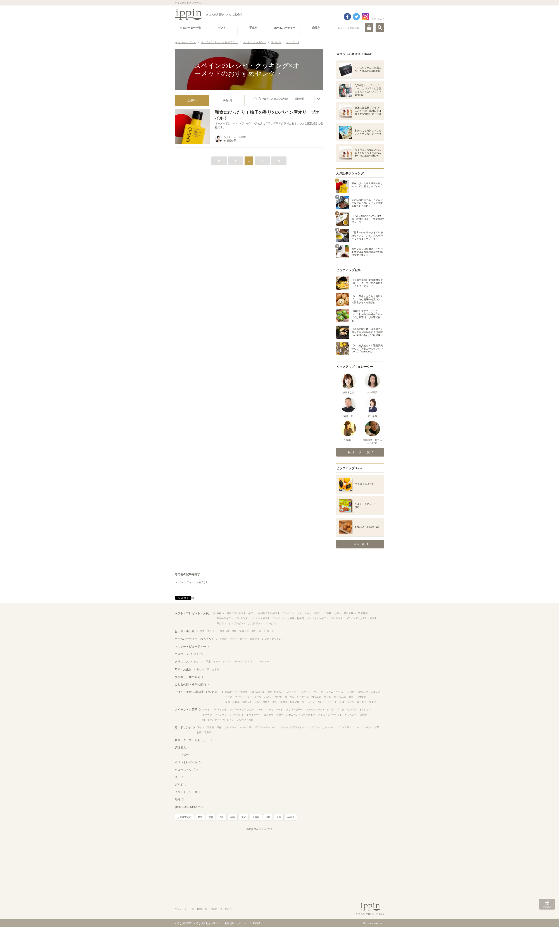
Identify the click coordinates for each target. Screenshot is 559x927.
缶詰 (257, 701)
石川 (221, 817)
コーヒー (367, 727)
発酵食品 (361, 696)
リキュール (328, 727)
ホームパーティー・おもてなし (191, 582)
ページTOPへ (547, 917)
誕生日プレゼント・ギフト (241, 613)
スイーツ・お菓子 (186, 709)
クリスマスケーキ (232, 661)
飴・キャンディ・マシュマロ (218, 719)
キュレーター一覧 (184, 909)
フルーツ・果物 (244, 719)
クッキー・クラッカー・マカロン (248, 709)
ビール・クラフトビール (294, 727)
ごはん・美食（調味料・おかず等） (197, 692)
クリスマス (182, 661)
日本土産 (269, 631)
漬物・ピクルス (275, 691)
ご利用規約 (228, 923)
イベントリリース (186, 792)
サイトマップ (243, 923)
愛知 (243, 817)
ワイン (200, 727)
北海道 (255, 817)
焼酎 (219, 727)
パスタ (268, 696)
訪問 (202, 631)
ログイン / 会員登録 (348, 27)
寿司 (275, 701)
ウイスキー (230, 727)
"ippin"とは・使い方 (221, 909)
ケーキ (206, 709)
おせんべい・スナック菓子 (300, 714)
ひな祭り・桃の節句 (187, 677)
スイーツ (199, 653)
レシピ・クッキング (273, 638)
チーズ (228, 696)
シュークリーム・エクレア (319, 709)
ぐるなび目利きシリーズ (207, 923)
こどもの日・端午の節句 (190, 684)
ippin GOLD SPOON (187, 807)
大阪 (278, 817)
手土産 (223, 638)
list (193, 597)
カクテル (314, 727)
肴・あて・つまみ (366, 701)
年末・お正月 (183, 669)
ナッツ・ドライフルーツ (248, 696)
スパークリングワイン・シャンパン (258, 727)
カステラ (268, 714)
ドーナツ (207, 714)
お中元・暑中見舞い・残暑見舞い (352, 613)
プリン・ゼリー (294, 709)
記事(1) (192, 100)
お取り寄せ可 (184, 817)
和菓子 (279, 714)
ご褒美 (327, 613)
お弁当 (266, 701)
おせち (200, 669)
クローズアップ (185, 769)
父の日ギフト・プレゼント (262, 623)
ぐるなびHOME (183, 923)
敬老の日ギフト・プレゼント (232, 618)
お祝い (220, 613)
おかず (278, 696)
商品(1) (227, 100)
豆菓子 (363, 714)
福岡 (232, 817)
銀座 (268, 817)
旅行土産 (256, 631)
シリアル (306, 691)
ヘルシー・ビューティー (190, 646)
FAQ (255, 923)
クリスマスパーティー (257, 661)
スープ (311, 701)
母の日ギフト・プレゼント (231, 623)
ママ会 (233, 638)
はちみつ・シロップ (369, 691)
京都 (211, 817)
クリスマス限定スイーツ (207, 661)
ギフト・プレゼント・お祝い (193, 613)
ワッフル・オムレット (359, 709)
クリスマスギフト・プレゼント (267, 618)
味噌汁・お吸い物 (289, 701)
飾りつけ (254, 638)
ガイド (179, 784)
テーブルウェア (185, 755)
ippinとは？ (378, 18)
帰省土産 (244, 631)
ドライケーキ (254, 714)
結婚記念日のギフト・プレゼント (276, 613)
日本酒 (210, 727)
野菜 (351, 696)
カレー (321, 701)
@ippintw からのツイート (262, 829)
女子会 (243, 638)
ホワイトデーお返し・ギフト (361, 618)
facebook (347, 16)
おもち (215, 669)
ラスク (340, 709)
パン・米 (318, 691)
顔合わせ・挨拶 (228, 631)
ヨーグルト (292, 691)
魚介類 (327, 696)
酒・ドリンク (183, 727)
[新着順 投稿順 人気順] (307, 99)
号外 (177, 799)
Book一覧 (202, 909)
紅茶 (376, 727)
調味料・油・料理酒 (236, 691)
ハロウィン (182, 654)
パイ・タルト (219, 709)
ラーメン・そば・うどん (341, 701)
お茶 (199, 732)
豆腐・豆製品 (232, 701)
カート (369, 27)
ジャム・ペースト (335, 691)
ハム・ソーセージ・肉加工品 (305, 696)
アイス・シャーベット (330, 714)
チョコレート (276, 709)
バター (351, 691)
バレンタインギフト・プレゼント (325, 618)
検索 (380, 27)
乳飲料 (208, 732)
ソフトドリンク (345, 727)
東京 (200, 817)
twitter (356, 16)
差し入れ (212, 631)
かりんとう (351, 714)
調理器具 (180, 747)
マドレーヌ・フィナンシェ (229, 714)
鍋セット (247, 701)
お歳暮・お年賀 (295, 618)
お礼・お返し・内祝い (309, 613)
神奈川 (291, 817)
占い (177, 777)
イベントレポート (186, 762)
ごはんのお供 (257, 691)
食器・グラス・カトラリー (192, 740)
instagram (365, 16)
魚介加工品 (340, 696)
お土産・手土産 (185, 631)
